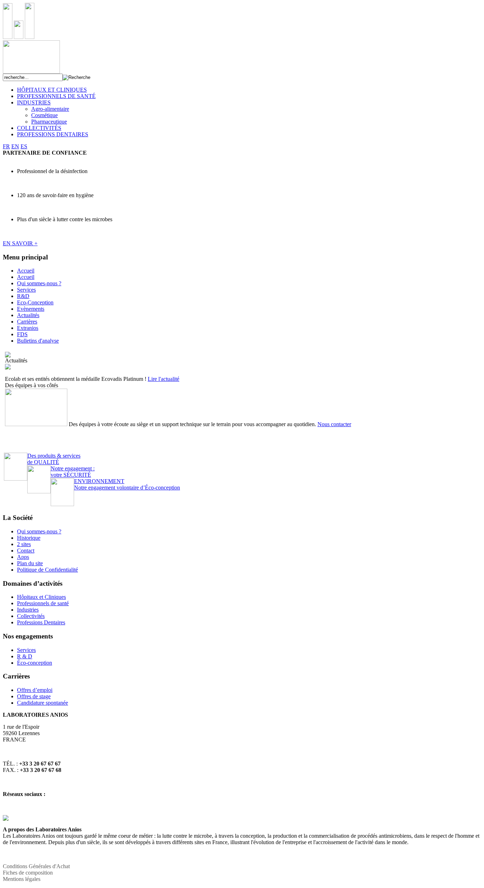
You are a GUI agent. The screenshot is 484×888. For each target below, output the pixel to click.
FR (6, 146)
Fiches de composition (28, 873)
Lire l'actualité (163, 379)
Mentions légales (21, 879)
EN (15, 146)
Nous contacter (334, 424)
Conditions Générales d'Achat (36, 866)
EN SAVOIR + (20, 243)
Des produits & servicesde (53, 459)
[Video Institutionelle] (8, 356)
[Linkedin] (6, 819)
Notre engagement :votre (73, 471)
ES (24, 146)
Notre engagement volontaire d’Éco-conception (127, 484)
